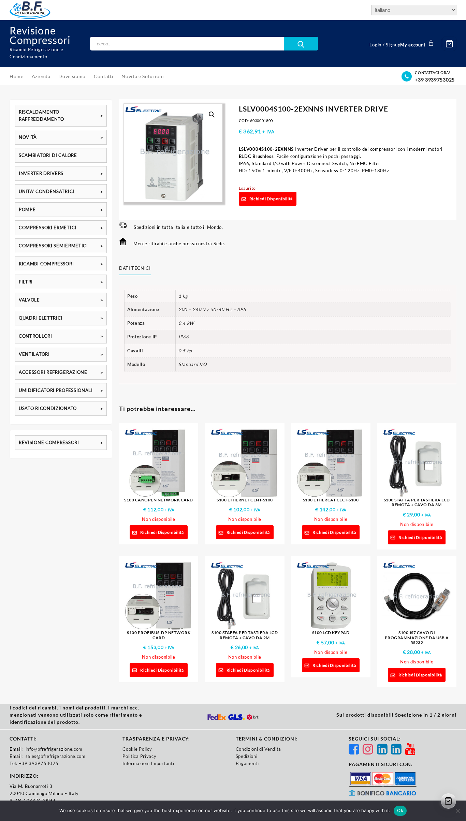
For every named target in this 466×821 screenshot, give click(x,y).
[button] (212, 114)
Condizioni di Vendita (258, 749)
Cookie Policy (137, 749)
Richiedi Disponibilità (271, 198)
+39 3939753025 (435, 80)
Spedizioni (247, 756)
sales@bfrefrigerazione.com (56, 756)
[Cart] (449, 44)
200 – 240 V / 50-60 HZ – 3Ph (212, 309)
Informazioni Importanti (148, 763)
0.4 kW (186, 323)
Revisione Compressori (40, 35)
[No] (457, 810)
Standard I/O (192, 364)
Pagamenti (247, 763)
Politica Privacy (139, 756)
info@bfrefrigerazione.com (54, 749)
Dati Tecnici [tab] (135, 268)
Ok (400, 810)
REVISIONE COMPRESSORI (49, 442)
